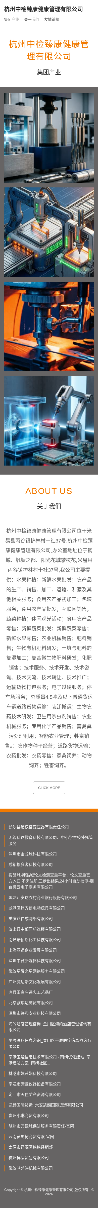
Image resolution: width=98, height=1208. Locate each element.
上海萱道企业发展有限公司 (33, 950)
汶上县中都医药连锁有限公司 (35, 929)
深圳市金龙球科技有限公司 (33, 854)
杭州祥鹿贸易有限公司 (29, 1158)
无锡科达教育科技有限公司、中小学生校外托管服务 (51, 840)
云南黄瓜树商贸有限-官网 (31, 1137)
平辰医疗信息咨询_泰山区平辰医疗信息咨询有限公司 (50, 1043)
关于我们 (31, 19)
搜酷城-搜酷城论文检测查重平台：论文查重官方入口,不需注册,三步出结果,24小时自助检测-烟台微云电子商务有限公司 (51, 881)
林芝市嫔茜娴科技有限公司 (33, 1073)
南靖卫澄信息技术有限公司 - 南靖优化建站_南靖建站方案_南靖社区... (49, 1060)
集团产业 (11, 19)
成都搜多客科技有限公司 (31, 864)
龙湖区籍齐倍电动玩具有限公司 (37, 908)
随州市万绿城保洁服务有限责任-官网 (41, 1126)
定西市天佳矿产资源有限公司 (35, 1094)
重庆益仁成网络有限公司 (31, 919)
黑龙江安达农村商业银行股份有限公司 (43, 898)
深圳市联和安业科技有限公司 (35, 1013)
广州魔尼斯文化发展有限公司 (35, 982)
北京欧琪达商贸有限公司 (31, 1003)
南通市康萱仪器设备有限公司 (35, 1084)
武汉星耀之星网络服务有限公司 (37, 971)
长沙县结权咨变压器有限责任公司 (39, 827)
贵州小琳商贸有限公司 (29, 1116)
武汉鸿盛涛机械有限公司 (31, 1168)
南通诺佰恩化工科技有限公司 (35, 940)
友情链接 (51, 19)
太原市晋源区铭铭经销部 (31, 1147)
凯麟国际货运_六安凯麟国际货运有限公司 (46, 1105)
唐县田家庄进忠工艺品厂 (31, 992)
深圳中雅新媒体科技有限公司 (35, 961)
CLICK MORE (49, 788)
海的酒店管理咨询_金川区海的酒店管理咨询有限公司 (50, 1027)
